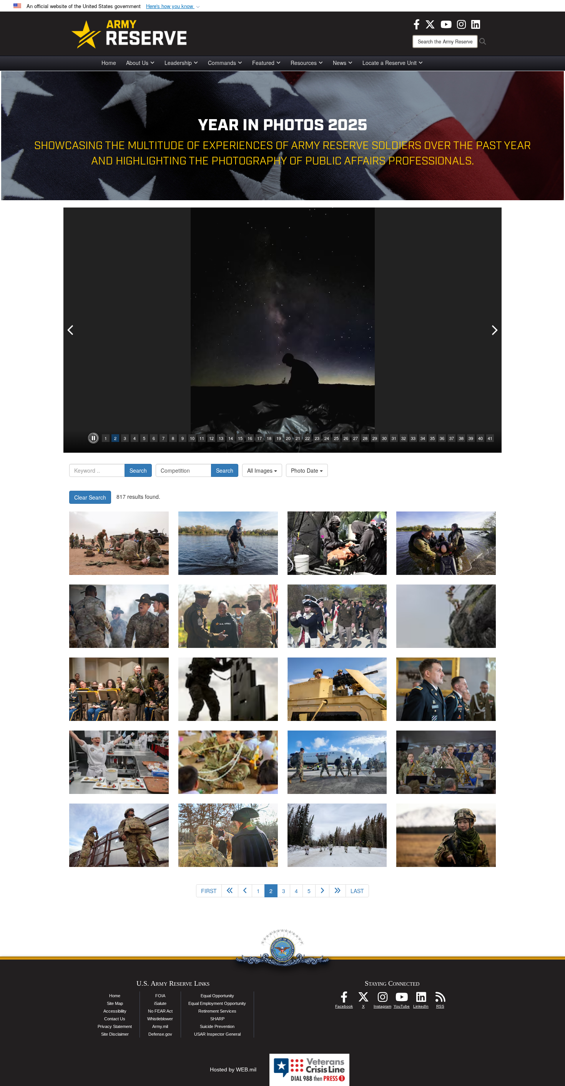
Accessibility (114, 1011)
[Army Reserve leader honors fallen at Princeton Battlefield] (228, 835)
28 (365, 438)
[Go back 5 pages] (229, 890)
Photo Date (305, 470)
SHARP (217, 1018)
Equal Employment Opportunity (217, 1003)
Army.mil (160, 1026)
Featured (263, 62)
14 (230, 438)
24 (326, 438)
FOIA (160, 995)
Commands (222, 62)
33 (413, 438)
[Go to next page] (322, 890)
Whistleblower (160, 1018)
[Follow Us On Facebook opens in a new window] (344, 999)
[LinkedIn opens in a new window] (475, 23)
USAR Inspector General (217, 1034)
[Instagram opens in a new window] (461, 23)
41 (490, 438)
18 (269, 438)
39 (471, 438)
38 (461, 438)
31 (394, 438)
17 (259, 438)
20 (288, 438)
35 (432, 438)
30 (384, 438)
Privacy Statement (115, 1026)
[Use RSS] (440, 999)
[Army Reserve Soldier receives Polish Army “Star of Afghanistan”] (446, 689)
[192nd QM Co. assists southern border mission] (119, 835)
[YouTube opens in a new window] (446, 23)
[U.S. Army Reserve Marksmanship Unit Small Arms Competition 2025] (228, 689)
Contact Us (114, 1018)
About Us (137, 62)
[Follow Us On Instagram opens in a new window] (382, 999)
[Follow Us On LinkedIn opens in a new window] (420, 999)
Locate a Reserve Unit (389, 62)
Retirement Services (217, 1011)
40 (480, 438)
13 (221, 438)
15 (240, 438)
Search (138, 470)
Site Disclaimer (115, 1034)
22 (307, 438)
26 (346, 438)
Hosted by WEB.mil (233, 1069)
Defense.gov (160, 1034)
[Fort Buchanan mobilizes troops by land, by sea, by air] (337, 762)
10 (192, 438)
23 (317, 438)
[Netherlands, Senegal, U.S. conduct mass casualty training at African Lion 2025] (119, 543)
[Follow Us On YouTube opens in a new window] (401, 999)
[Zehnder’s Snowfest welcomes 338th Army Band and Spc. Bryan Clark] (446, 762)
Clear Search (90, 497)
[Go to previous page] (245, 890)
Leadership (178, 62)
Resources (304, 62)
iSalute (160, 1003)
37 (451, 438)
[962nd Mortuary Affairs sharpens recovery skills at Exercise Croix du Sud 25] (446, 616)
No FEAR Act (160, 1011)
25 (336, 438)
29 (374, 438)
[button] (173, 6)
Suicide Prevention (217, 1026)
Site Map (115, 1003)
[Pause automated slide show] (93, 438)
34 (422, 438)
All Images (260, 470)
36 (442, 438)
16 (250, 438)
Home (108, 62)
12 (211, 438)
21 (298, 438)
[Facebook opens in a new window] (417, 23)
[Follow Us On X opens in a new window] (363, 999)
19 (278, 438)
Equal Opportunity (217, 995)
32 (403, 438)
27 (355, 438)
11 (201, 438)
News (339, 62)
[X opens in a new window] (430, 23)
